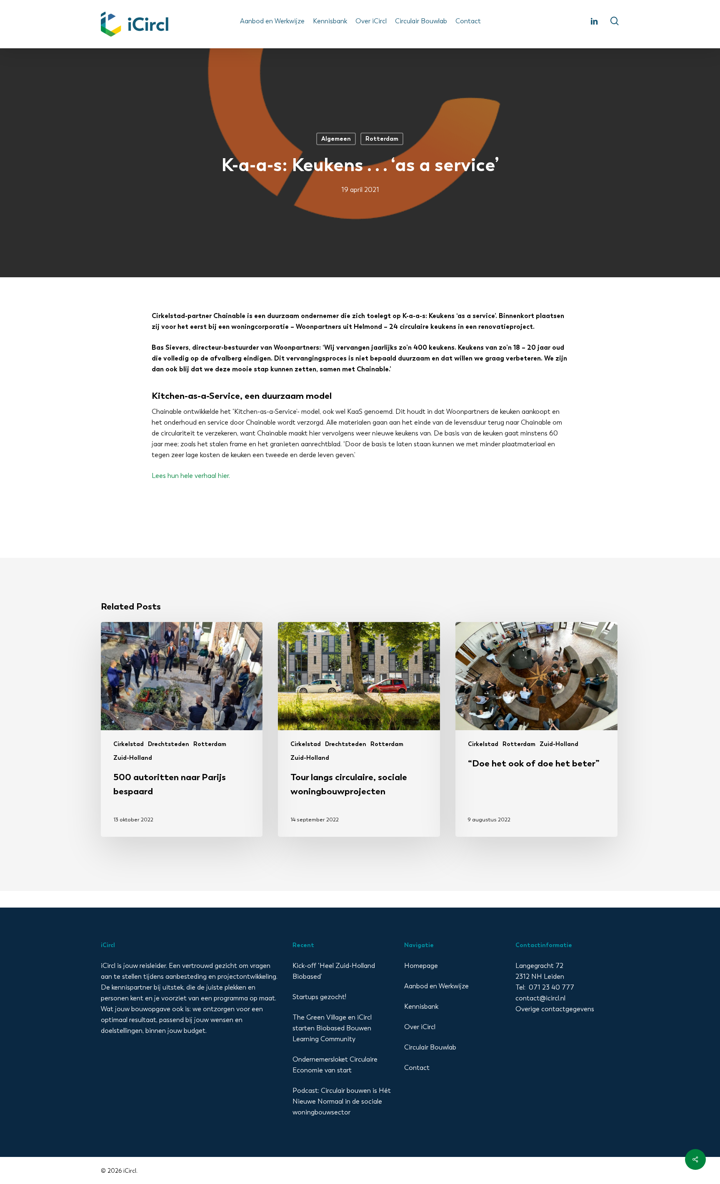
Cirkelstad (128, 744)
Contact (417, 1068)
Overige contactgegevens (554, 1009)
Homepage (421, 966)
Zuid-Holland (132, 757)
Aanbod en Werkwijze (436, 986)
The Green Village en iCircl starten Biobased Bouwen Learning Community (332, 1028)
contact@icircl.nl (540, 998)
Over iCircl (419, 1027)
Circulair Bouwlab (430, 1047)
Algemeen (336, 138)
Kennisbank (421, 1006)
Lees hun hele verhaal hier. (191, 476)
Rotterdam (381, 138)
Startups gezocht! (319, 997)
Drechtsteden (168, 744)
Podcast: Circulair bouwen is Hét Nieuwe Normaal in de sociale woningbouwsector (341, 1101)
